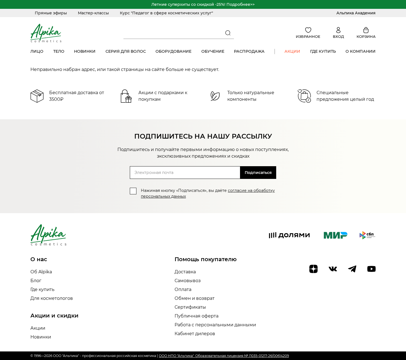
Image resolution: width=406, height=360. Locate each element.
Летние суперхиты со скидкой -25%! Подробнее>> (203, 4)
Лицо (36, 51)
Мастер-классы (93, 12)
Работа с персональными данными (215, 324)
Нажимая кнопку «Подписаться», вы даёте (208, 193)
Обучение (212, 51)
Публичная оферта (196, 316)
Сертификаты (190, 307)
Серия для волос (126, 51)
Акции (292, 51)
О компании (361, 51)
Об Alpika (41, 271)
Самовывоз (188, 280)
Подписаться (258, 172)
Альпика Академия (356, 12)
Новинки (85, 51)
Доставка (185, 271)
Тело (58, 51)
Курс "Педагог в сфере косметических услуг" (166, 12)
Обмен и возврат (195, 298)
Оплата (183, 289)
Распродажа (249, 51)
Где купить (323, 51)
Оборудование (173, 51)
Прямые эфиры (51, 12)
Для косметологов (51, 298)
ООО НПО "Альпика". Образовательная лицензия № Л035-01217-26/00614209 (224, 356)
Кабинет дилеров (195, 333)
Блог (35, 280)
